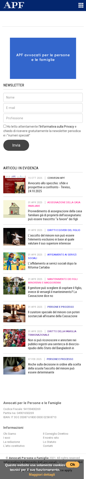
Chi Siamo (9, 433)
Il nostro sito (51, 437)
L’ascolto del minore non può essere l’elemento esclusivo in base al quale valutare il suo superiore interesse (51, 239)
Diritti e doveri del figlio (63, 230)
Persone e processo (60, 307)
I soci (6, 437)
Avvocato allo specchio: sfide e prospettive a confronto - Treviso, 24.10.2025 (49, 187)
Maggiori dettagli (42, 474)
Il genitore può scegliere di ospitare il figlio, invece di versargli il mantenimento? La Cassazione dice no (55, 292)
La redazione (11, 442)
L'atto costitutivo (14, 445)
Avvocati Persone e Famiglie (29, 458)
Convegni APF (56, 178)
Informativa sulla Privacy (57, 126)
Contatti (48, 445)
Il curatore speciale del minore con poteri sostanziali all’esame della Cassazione (54, 314)
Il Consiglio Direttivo (55, 433)
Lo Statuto (49, 442)
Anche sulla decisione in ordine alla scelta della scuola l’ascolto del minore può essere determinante (54, 368)
